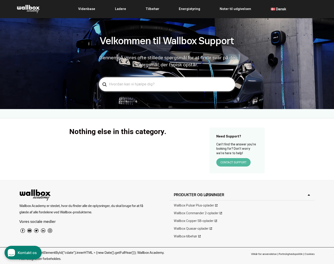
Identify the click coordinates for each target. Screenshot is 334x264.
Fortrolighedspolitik (291, 254)
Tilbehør (152, 8)
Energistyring (189, 8)
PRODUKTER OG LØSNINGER (199, 195)
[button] (242, 194)
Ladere (120, 8)
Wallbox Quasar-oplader (191, 228)
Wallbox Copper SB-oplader (194, 221)
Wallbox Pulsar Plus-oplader (194, 205)
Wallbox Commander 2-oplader (196, 213)
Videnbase (86, 8)
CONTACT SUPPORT (233, 162)
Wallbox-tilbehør (185, 236)
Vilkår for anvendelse (264, 254)
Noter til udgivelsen (235, 8)
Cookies (310, 254)
